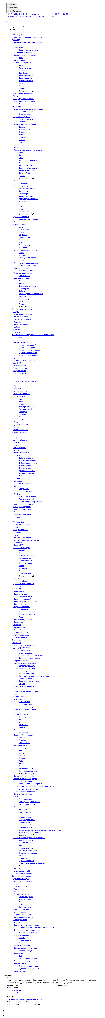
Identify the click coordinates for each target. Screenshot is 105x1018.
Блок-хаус (23, 748)
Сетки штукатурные (27, 804)
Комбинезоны (24, 229)
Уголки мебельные (21, 635)
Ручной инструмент (21, 117)
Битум (16, 312)
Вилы (21, 65)
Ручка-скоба (24, 571)
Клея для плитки (25, 827)
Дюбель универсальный (29, 476)
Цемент (16, 868)
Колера (16, 376)
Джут (21, 845)
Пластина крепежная (27, 496)
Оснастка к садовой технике (25, 55)
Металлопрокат (20, 730)
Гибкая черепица (20, 317)
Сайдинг (16, 327)
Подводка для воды (27, 666)
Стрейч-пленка (19, 912)
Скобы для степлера (27, 258)
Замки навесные (25, 560)
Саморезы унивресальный (24, 512)
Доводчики (23, 550)
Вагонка (22, 104)
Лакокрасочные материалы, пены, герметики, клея (33, 335)
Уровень (22, 140)
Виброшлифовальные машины (32, 281)
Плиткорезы (17, 640)
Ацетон (22, 399)
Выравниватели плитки (28, 160)
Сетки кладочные (26, 799)
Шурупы (16, 535)
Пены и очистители (21, 394)
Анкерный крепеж (20, 440)
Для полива (18, 47)
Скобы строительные (22, 514)
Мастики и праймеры (22, 319)
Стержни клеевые (26, 114)
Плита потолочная (21, 604)
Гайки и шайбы (19, 448)
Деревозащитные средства (24, 360)
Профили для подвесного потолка (33, 612)
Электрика (16, 922)
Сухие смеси (18, 807)
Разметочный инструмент (24, 181)
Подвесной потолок (21, 607)
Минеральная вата (26, 848)
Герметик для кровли (27, 348)
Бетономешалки (20, 122)
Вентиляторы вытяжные (29, 966)
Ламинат (17, 589)
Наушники (23, 235)
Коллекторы (24, 671)
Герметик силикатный (28, 353)
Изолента (17, 147)
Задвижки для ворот (27, 555)
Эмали (21, 419)
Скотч (21, 904)
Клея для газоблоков (27, 825)
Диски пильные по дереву (29, 168)
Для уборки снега (26, 73)
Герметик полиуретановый (30, 350)
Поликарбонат (19, 60)
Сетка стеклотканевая (22, 794)
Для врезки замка (26, 196)
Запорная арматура (21, 650)
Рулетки (22, 135)
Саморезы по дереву (22, 507)
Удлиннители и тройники (29, 968)
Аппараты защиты (26, 950)
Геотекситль (24, 843)
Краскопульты (24, 289)
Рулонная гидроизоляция (24, 791)
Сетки (15, 797)
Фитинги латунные (26, 679)
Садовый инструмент (22, 63)
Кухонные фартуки (21, 879)
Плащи (21, 242)
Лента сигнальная (26, 902)
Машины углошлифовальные (31, 294)
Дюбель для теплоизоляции (30, 463)
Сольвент (23, 414)
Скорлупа (23, 858)
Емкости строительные (28, 789)
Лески (21, 58)
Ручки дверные (25, 573)
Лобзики (22, 291)
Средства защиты (20, 224)
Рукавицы (23, 247)
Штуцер (22, 684)
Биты (21, 155)
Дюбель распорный (27, 471)
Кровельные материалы (22, 309)
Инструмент (17, 106)
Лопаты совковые (26, 81)
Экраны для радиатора (23, 881)
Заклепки (17, 478)
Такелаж (16, 517)
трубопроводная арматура (24, 663)
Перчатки (22, 240)
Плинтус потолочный (22, 599)
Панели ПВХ (18, 591)
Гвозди (16, 450)
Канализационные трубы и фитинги (28, 655)
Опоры (16, 486)
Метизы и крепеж (19, 432)
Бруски (21, 753)
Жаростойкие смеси (27, 817)
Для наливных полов (27, 170)
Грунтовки (17, 699)
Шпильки (17, 532)
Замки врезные (25, 558)
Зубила (22, 176)
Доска (21, 761)
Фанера (22, 727)
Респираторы (24, 245)
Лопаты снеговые (26, 78)
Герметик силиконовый (28, 355)
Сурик (15, 422)
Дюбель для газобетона (29, 460)
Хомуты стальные (20, 530)
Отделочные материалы (22, 537)
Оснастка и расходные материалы (28, 109)
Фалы (21, 519)
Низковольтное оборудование (25, 948)
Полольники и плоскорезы (30, 86)
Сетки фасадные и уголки (29, 802)
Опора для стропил (27, 491)
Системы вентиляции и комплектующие (30, 37)
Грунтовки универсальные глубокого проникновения (40, 707)
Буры (21, 158)
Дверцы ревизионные (22, 648)
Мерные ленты (25, 129)
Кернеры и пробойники (28, 204)
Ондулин (17, 322)
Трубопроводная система (24, 668)
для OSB (17, 363)
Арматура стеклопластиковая (25, 691)
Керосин (22, 404)
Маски (21, 232)
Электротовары (19, 963)
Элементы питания (21, 971)
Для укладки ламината (28, 199)
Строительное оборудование (25, 263)
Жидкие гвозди (19, 365)
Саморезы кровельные (23, 504)
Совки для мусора (21, 909)
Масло (16, 386)
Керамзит (23, 740)
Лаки (15, 383)
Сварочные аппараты (22, 222)
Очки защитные (25, 237)
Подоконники (18, 622)
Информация (12, 985)
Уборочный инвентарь (22, 915)
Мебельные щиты (26, 768)
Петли (21, 566)
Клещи (21, 253)
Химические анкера (21, 525)
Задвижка (23, 553)
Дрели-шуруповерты (27, 286)
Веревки (16, 45)
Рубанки (22, 304)
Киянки (21, 209)
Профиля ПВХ (19, 627)
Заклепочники (24, 201)
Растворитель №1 (26, 409)
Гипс (20, 815)
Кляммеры (17, 481)
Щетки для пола (20, 920)
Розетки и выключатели (28, 933)
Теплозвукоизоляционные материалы (29, 838)
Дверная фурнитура (21, 548)
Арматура (17, 689)
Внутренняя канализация (29, 658)
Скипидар (23, 412)
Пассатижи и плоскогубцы (29, 188)
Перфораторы (25, 299)
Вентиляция (17, 34)
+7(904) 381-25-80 (60, 14)
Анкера (16, 437)
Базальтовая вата (26, 840)
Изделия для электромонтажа (26, 925)
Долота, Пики (24, 173)
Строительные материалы (23, 686)
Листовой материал (21, 714)
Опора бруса (24, 489)
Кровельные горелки (27, 265)
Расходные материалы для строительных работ (33, 786)
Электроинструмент (21, 278)
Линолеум (17, 543)
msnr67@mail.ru (13, 993)
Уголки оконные (20, 637)
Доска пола (23, 763)
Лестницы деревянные (23, 52)
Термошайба (18, 522)
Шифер (16, 332)
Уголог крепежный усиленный (31, 501)
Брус (21, 750)
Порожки (17, 625)
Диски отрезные (25, 165)
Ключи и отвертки (26, 119)
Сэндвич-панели (25, 596)
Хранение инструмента (23, 273)
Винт (15, 445)
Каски (21, 227)
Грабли (21, 70)
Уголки (21, 617)
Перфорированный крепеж (24, 494)
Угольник (22, 137)
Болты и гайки (19, 442)
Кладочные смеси (26, 822)
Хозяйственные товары (21, 876)
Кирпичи (16, 712)
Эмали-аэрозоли (20, 430)
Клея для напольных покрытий (26, 540)
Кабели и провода (21, 935)
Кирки (21, 206)
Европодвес (24, 609)
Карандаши (23, 183)
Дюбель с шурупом (27, 473)
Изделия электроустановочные (26, 930)
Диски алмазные (25, 163)
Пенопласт (23, 856)
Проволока (23, 732)
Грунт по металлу (26, 704)
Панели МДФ (18, 545)
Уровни (22, 142)
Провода (22, 943)
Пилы (21, 301)
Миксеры (22, 296)
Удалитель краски (20, 424)
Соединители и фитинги (29, 50)
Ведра (16, 884)
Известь (22, 738)
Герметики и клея (20, 342)
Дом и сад (16, 40)
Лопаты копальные (26, 76)
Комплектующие (25, 563)
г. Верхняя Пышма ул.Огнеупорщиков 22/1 (24, 999)
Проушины (23, 568)
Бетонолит (23, 809)
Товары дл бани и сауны (23, 99)
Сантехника (16, 643)
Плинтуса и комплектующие (25, 602)
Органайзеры (24, 276)
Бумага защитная (26, 897)
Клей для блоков (20, 373)
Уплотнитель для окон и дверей (32, 863)
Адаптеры (23, 153)
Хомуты (16, 527)
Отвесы (22, 132)
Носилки (22, 83)
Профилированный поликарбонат (27, 42)
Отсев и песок (24, 743)
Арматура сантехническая (24, 645)
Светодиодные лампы (28, 958)
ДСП (20, 722)
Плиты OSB (23, 725)
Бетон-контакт (24, 702)
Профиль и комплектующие (25, 779)
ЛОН (20, 956)
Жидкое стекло (19, 371)
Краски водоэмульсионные (24, 381)
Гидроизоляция (25, 812)
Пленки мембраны (21, 324)
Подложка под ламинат (23, 619)
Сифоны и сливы (20, 661)
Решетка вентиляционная (29, 614)
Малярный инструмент (28, 219)
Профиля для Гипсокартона (30, 784)
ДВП (20, 720)
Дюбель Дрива (25, 466)
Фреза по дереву (26, 111)
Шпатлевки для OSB (21, 871)
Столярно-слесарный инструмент (27, 250)
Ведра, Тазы (18, 696)
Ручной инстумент (21, 217)
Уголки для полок (20, 632)
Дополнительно (60, 985)
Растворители (19, 396)
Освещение (18, 953)
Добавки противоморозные (24, 709)
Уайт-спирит (24, 417)
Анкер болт (18, 435)
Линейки (22, 127)
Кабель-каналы (25, 940)
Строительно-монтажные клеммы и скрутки (37, 927)
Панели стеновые (20, 594)
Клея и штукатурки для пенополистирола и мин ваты (41, 830)
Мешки (16, 891)
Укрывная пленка (20, 268)
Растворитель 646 (26, 407)
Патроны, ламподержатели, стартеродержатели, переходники (39, 961)
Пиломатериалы (20, 745)
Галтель (22, 758)
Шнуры (21, 145)
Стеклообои (18, 630)
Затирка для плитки (27, 820)
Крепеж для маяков (21, 484)
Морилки (17, 389)
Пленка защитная (26, 271)
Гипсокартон (24, 717)
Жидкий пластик (20, 368)
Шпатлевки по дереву (22, 874)
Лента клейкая (25, 899)
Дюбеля (16, 455)
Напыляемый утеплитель (29, 850)
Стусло (21, 260)
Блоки (15, 694)
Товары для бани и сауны (24, 101)
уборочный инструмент (23, 917)
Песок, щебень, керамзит (24, 735)
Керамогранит (19, 578)
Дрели (21, 283)
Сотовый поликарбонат (23, 93)
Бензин (22, 401)
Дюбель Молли (25, 468)
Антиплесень (18, 337)
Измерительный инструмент (25, 124)
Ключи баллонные (26, 212)
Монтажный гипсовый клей (30, 832)
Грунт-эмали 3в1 (20, 358)
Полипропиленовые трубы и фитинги (34, 676)
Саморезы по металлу (22, 509)
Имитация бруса (25, 766)
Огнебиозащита (20, 391)
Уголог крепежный (26, 499)
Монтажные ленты (21, 894)
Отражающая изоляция (28, 853)
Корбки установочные (22, 945)
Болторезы (23, 191)
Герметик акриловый (27, 345)
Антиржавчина (19, 340)
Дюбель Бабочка (26, 458)
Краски (16, 378)
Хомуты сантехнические (29, 681)
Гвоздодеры (24, 194)
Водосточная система (22, 314)
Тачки (15, 96)
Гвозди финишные (21, 453)
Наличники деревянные (29, 771)
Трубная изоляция (26, 861)
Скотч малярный (26, 907)
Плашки (22, 255)
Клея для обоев (20, 581)
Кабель (22, 938)
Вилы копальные (26, 68)
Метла (16, 889)
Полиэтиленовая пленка (23, 776)
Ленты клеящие (20, 886)
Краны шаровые (25, 653)
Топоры (22, 88)
